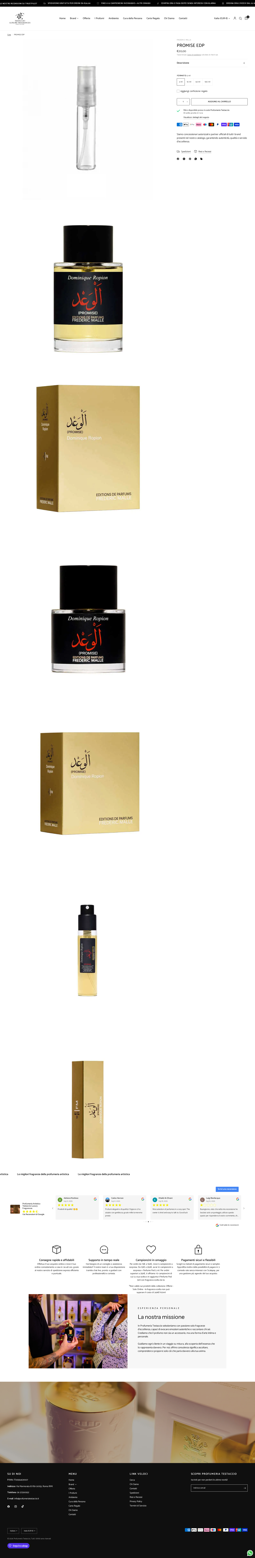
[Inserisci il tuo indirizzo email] (245, 1488)
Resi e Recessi (136, 1497)
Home (62, 18)
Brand (73, 18)
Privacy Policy (136, 1501)
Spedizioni (134, 1493)
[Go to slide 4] (146, 1221)
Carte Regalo (153, 18)
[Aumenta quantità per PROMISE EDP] (187, 101)
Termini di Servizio (138, 1506)
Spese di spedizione (194, 54)
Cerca (132, 1480)
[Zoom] (162, 45)
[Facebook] (178, 159)
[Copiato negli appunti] (202, 159)
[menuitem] (62, 18)
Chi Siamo (169, 18)
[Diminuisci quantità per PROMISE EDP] (179, 101)
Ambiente (114, 18)
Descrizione (183, 63)
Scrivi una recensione (227, 1189)
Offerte (86, 18)
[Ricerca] (240, 18)
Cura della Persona (132, 18)
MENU (73, 1474)
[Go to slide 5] (148, 1221)
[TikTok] (25, 1506)
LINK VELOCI (139, 1474)
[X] (184, 159)
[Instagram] (17, 1506)
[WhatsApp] (196, 159)
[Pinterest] (190, 159)
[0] (245, 18)
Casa (9, 34)
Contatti (183, 18)
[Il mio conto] (235, 18)
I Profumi (99, 18)
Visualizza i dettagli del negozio (196, 117)
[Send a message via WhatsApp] (250, 1553)
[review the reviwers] (95, 1200)
